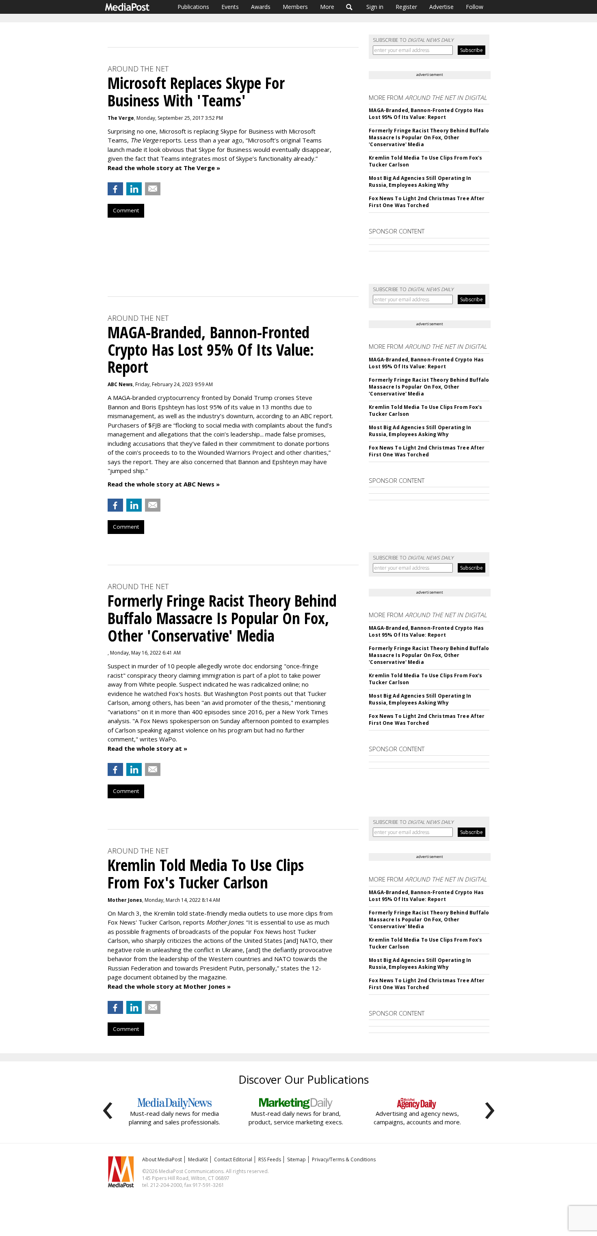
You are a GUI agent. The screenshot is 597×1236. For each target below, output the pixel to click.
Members (295, 7)
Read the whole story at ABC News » (164, 484)
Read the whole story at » (147, 748)
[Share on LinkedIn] (134, 188)
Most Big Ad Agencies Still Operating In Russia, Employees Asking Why (420, 181)
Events (230, 7)
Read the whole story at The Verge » (164, 168)
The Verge (121, 118)
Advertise (441, 7)
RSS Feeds (269, 1159)
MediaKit (198, 1159)
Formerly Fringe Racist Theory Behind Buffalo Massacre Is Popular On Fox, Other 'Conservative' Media (429, 137)
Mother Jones (125, 900)
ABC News (120, 384)
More (327, 7)
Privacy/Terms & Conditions (344, 1159)
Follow (474, 7)
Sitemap (296, 1159)
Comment (126, 210)
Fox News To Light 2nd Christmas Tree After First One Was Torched (427, 202)
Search (349, 7)
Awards (260, 7)
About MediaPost (162, 1159)
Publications (193, 7)
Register (406, 7)
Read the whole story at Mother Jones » (169, 986)
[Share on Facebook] (115, 188)
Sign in (374, 7)
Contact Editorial (233, 1159)
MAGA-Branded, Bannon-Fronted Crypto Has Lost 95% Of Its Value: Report (426, 114)
